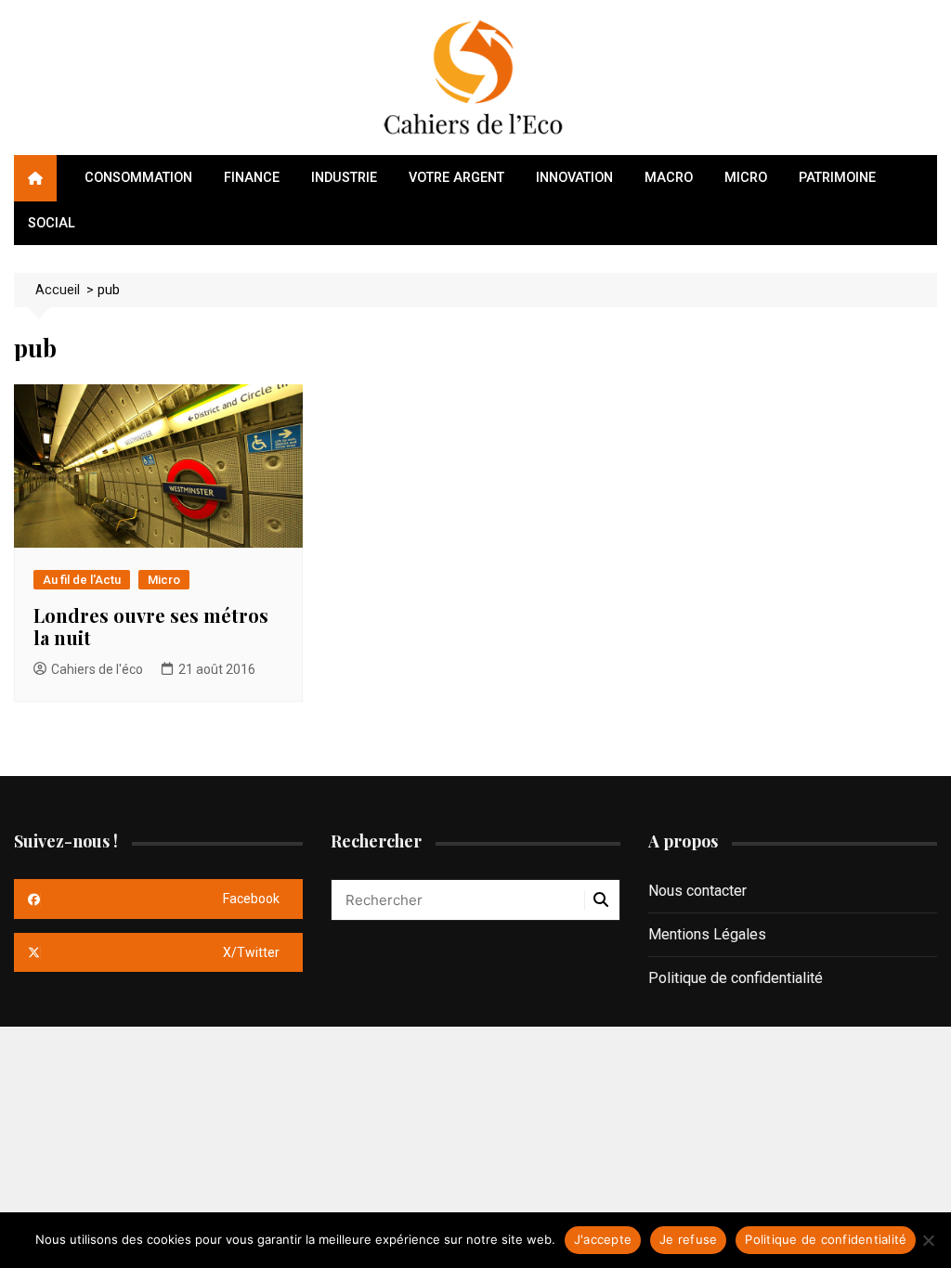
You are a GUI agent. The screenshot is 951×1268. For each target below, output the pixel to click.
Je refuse (688, 1239)
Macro (669, 178)
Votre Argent (456, 178)
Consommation (138, 178)
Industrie (344, 178)
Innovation (574, 178)
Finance (252, 178)
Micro (745, 178)
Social (51, 223)
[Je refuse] (927, 1240)
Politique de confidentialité (735, 978)
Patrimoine (837, 178)
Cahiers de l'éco (97, 669)
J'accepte (603, 1239)
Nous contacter (697, 890)
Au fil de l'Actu (82, 580)
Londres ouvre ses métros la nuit (150, 626)
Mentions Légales (707, 934)
